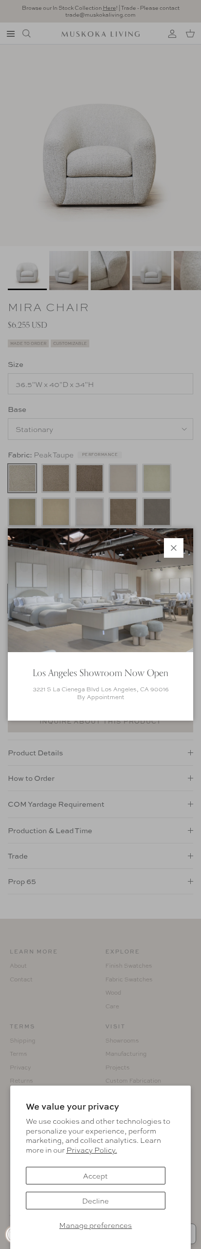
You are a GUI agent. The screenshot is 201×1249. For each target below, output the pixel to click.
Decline (95, 1200)
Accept (95, 1175)
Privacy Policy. (91, 1149)
